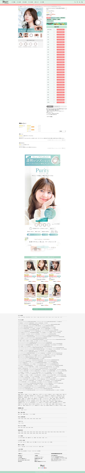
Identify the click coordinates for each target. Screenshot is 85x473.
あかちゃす (46, 394)
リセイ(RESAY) (20, 384)
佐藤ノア (41, 398)
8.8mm (29, 427)
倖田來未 (57, 397)
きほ (28, 397)
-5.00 (48, 77)
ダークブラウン (28, 317)
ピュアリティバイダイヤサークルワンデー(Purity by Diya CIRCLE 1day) (38, 368)
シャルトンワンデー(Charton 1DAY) (39, 350)
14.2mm (25, 418)
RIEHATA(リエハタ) (52, 405)
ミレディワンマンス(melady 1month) (34, 376)
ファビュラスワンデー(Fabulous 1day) (23, 369)
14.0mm (19, 418)
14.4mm (31, 418)
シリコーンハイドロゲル (29, 446)
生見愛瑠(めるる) (20, 402)
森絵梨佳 (19, 394)
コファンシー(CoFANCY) (27, 346)
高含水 (40, 446)
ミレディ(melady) (26, 376)
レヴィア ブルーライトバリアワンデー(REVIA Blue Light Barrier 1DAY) (43, 388)
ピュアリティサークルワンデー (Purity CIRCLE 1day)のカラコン (35, 6)
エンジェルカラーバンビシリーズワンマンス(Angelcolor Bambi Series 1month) (54, 339)
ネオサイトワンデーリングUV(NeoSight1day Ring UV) (25, 365)
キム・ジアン (31, 397)
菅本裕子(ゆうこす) (62, 398)
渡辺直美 (47, 405)
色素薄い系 (29, 437)
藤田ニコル (22, 394)
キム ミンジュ (36, 397)
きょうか (50, 397)
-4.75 (48, 74)
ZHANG (65, 405)
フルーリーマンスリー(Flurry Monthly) (46, 372)
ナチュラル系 (20, 437)
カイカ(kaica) (31, 340)
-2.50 (48, 52)
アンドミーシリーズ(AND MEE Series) (36, 331)
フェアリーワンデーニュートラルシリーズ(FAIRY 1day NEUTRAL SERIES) (50, 324)
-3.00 (48, 57)
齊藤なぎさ (19, 398)
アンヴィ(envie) (53, 328)
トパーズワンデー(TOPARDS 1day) (22, 362)
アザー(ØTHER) (38, 328)
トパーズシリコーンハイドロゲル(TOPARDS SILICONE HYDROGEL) (37, 362)
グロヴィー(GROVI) (20, 346)
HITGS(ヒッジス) (41, 402)
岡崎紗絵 (34, 394)
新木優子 (57, 394)
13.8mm (19, 433)
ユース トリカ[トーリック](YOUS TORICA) (28, 380)
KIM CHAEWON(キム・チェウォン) (43, 397)
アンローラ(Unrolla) (59, 331)
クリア (61, 317)
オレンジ (50, 317)
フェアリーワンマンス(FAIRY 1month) (23, 325)
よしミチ (33, 405)
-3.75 (48, 64)
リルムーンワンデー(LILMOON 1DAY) (48, 384)
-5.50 (48, 79)
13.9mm (22, 433)
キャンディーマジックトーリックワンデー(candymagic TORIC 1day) (27, 343)
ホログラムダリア (27, 303)
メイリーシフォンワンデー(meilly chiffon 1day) (46, 376)
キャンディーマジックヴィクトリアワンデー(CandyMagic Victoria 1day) (27, 342)
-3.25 (48, 59)
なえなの (41, 401)
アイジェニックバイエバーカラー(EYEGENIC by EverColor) (41, 327)
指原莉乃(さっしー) (36, 398)
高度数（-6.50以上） (26, 414)
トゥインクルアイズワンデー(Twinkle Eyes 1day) (24, 361)
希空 (24, 402)
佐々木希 (32, 398)
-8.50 (48, 94)
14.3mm (28, 418)
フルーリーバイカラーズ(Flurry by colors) (35, 372)
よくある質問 (20, 457)
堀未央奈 (64, 402)
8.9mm (32, 427)
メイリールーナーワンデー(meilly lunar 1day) (24, 377)
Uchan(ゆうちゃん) (28, 405)
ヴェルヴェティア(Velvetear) (57, 332)
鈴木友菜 (26, 394)
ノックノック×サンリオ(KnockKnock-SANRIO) (39, 365)
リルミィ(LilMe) (40, 384)
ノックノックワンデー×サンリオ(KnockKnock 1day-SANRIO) (55, 365)
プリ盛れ (43, 437)
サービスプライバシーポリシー (39, 457)
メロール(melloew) (53, 377)
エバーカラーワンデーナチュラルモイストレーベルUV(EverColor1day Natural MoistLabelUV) (46, 335)
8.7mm (27, 427)
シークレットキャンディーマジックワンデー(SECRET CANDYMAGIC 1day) (42, 346)
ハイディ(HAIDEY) (20, 366)
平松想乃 (50, 402)
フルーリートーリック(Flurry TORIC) (57, 372)
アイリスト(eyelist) (32, 328)
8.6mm (24, 427)
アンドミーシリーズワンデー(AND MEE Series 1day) (49, 331)
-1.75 (48, 44)
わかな (45, 405)
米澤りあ (42, 405)
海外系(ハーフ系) (24, 437)
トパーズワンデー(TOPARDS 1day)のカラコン (54, 301)
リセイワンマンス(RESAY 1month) (27, 384)
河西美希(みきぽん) (20, 397)
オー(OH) (23, 340)
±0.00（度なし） (49, 29)
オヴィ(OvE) (19, 340)
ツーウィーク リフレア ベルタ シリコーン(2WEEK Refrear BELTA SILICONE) (28, 358)
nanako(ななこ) (52, 401)
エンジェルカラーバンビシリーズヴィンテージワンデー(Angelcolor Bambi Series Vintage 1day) (31, 339)
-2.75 (48, 54)
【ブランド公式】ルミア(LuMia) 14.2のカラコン (42, 301)
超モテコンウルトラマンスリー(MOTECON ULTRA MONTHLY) (43, 357)
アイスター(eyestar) (53, 327)
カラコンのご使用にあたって (22, 458)
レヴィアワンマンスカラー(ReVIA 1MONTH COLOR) (53, 387)
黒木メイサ (53, 397)
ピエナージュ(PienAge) (56, 366)
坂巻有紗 (23, 398)
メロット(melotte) (37, 377)
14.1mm (22, 418)
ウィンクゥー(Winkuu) (49, 332)
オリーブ (43, 317)
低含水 (43, 446)
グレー (32, 317)
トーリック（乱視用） (32, 414)
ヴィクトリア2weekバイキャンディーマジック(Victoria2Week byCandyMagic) (28, 332)
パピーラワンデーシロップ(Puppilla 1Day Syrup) (45, 366)
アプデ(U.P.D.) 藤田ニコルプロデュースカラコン (29, 301)
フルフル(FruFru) (26, 372)
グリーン (47, 317)
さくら (26, 398)
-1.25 (48, 39)
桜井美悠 (29, 398)
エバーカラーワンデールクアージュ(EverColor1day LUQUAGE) (26, 336)
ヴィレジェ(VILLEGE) (43, 332)
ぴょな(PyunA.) (46, 402)
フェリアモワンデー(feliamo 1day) (61, 369)
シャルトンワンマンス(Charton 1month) (50, 350)
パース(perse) (36, 366)
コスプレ (46, 437)
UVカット (19, 446)
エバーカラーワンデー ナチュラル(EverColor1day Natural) (26, 335)
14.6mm (43, 433)
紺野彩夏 (63, 397)
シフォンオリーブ (40, 303)
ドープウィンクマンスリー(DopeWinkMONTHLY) (50, 361)
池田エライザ (64, 394)
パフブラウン (26, 279)
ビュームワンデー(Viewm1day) (53, 368)
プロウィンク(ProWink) (21, 373)
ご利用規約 (36, 455)
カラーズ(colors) (36, 340)
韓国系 (35, 437)
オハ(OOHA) (27, 340)
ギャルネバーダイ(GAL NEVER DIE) (57, 343)
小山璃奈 (60, 397)
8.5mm (22, 427)
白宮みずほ (57, 398)
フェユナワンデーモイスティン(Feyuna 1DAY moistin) (49, 369)
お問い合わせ (20, 461)
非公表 (45, 433)
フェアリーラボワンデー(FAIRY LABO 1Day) (35, 325)
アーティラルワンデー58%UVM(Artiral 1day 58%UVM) (25, 327)
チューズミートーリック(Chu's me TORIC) (44, 354)
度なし (21, 414)
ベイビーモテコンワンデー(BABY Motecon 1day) (31, 373)
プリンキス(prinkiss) (21, 372)
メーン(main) (32, 377)
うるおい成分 (23, 446)
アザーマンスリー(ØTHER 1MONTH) (46, 328)
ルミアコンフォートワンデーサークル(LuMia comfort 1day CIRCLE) (27, 321)
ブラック (35, 317)
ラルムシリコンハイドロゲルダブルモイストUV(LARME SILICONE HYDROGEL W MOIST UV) (30, 383)
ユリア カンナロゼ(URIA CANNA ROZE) (56, 380)
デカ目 (37, 437)
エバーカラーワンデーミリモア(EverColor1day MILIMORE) (44, 336)
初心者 (40, 437)
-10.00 (48, 102)
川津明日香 (25, 397)
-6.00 (48, 82)
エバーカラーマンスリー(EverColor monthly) (58, 336)
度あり (19, 414)
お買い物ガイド (20, 455)
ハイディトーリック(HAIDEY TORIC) (29, 366)
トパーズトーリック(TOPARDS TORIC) (53, 362)
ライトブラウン (23, 317)
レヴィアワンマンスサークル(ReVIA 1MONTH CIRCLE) (25, 388)
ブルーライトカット (35, 446)
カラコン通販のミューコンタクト (22, 6)
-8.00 (48, 92)
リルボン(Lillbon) (35, 384)
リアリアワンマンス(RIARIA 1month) (58, 383)
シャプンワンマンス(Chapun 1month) (29, 350)
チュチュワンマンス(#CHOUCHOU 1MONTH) (24, 354)
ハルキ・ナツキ (27, 402)
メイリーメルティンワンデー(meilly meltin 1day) (59, 376)
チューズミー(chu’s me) (34, 354)
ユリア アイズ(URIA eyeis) (38, 380)
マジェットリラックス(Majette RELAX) (58, 373)
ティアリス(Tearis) (41, 358)
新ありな (61, 394)
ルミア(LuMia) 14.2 (59, 321)
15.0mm (40, 418)
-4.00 (48, 67)
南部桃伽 (56, 401)
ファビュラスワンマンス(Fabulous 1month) (35, 369)
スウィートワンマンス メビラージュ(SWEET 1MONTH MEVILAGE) (47, 351)
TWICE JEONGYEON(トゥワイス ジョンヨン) (24, 401)
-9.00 (48, 97)
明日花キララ (50, 394)
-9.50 (48, 99)
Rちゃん (37, 394)
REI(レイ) (61, 405)
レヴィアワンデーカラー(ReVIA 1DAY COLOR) (24, 387)
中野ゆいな (47, 401)
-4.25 (48, 69)
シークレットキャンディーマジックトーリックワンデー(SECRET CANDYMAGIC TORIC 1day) (30, 347)
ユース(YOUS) (20, 380)
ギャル (32, 437)
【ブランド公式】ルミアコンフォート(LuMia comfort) (29, 278)
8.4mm (19, 427)
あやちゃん (54, 394)
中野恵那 (44, 401)
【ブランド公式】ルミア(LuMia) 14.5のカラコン (42, 278)
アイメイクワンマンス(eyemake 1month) (23, 328)
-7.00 (48, 87)
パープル (56, 317)
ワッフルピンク (52, 279)
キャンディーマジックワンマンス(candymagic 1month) (44, 343)
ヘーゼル (38, 317)
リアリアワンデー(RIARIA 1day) (48, 383)
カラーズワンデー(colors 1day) (43, 340)
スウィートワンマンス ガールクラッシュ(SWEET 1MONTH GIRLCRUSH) (28, 351)
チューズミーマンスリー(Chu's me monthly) (56, 354)
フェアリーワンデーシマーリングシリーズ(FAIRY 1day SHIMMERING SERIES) (28, 324)
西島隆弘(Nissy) (60, 401)
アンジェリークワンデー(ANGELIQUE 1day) (24, 331)
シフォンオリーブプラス (41, 279)
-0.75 (48, 34)
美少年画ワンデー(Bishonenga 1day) (23, 368)
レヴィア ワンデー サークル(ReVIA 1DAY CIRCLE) (38, 387)
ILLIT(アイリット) (41, 394)
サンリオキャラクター (46, 398)
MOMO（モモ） (20, 405)
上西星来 (51, 398)
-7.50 (48, 89)
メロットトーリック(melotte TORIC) (45, 377)
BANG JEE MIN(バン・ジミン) (34, 402)
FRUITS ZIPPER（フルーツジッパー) (57, 402)
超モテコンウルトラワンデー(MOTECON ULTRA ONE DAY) (26, 357)
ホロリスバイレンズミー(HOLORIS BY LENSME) (45, 373)
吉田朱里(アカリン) (37, 405)
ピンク (53, 317)
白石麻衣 (54, 398)
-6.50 (48, 84)
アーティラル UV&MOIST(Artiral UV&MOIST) (48, 325)
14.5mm (34, 418)
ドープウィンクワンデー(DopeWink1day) (37, 361)
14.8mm (37, 418)
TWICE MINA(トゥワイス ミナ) (35, 401)
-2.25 (48, 49)
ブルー (58, 317)
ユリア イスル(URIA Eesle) (46, 380)
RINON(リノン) (57, 405)
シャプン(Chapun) (20, 350)
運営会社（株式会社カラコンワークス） (40, 461)
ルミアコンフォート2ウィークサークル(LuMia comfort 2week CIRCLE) (46, 321)
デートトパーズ (52, 302)
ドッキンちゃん (30, 394)
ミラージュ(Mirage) (20, 376)
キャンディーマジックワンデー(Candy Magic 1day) (45, 342)
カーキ (41, 317)
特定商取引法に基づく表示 (38, 458)
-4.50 (48, 72)
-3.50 (48, 62)
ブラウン (19, 317)
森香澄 (24, 405)
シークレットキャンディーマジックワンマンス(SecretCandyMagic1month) (54, 347)
